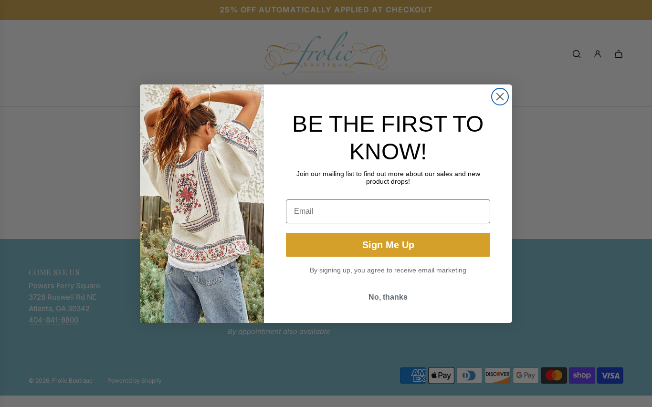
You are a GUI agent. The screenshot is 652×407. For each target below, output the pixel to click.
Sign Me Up (388, 245)
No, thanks (388, 297)
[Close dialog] (500, 96)
